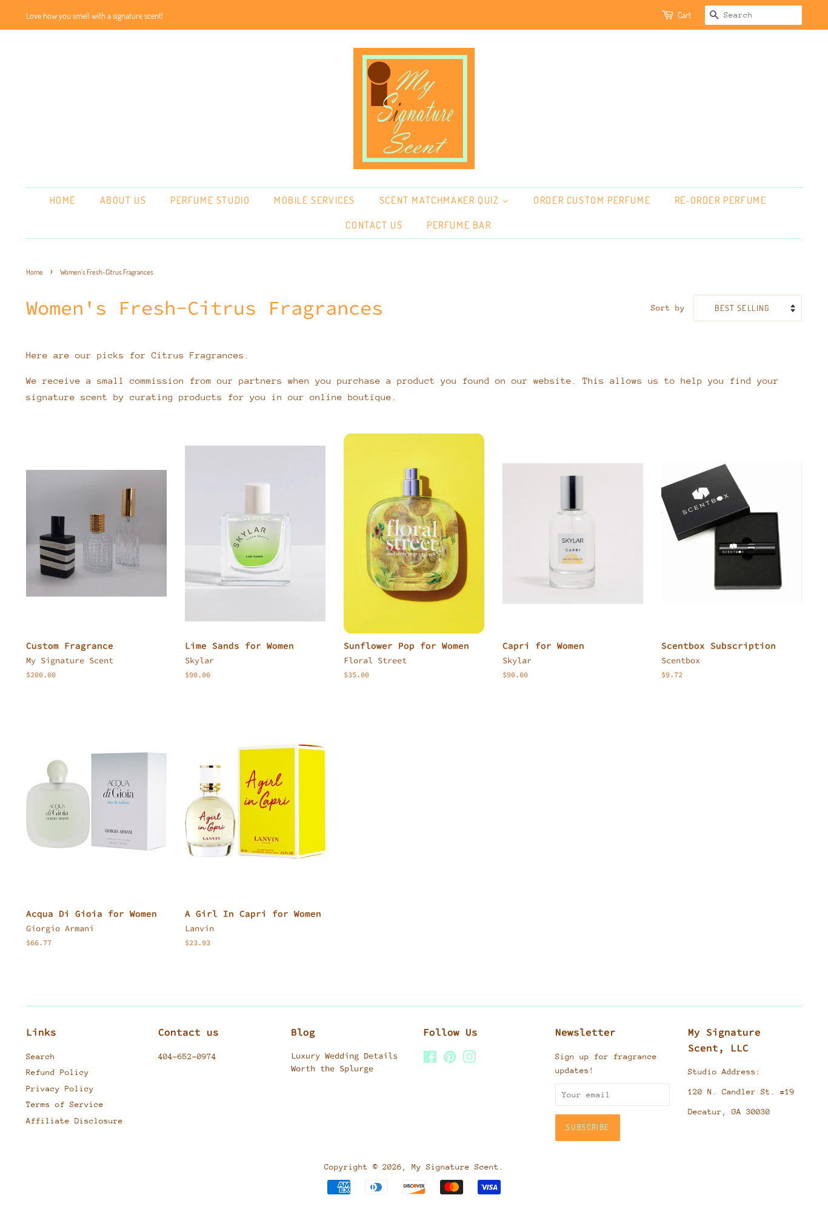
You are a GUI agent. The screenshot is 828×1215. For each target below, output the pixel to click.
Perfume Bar (459, 225)
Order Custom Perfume (591, 200)
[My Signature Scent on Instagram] (469, 1059)
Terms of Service (65, 1104)
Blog (303, 1032)
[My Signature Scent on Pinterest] (449, 1059)
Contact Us (374, 225)
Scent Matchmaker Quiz (440, 200)
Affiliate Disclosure (74, 1120)
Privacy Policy (60, 1088)
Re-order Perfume (721, 200)
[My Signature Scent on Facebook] (430, 1059)
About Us (123, 200)
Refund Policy (57, 1072)
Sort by (668, 307)
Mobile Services (314, 200)
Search (40, 1056)
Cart (684, 15)
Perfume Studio (210, 200)
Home (63, 200)
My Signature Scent (455, 1166)
